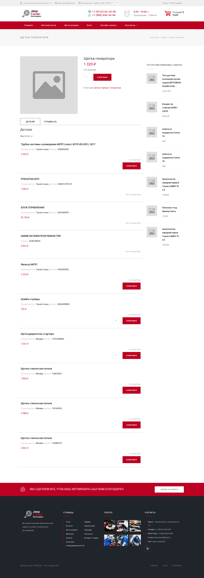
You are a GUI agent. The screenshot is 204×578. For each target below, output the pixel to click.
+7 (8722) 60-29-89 (104, 11)
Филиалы (70, 534)
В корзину (102, 77)
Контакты (130, 25)
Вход (165, 3)
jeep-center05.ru (159, 541)
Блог (89, 25)
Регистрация (176, 3)
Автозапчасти (48, 25)
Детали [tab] (30, 121)
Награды (88, 530)
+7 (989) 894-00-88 (103, 15)
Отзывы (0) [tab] (50, 121)
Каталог (69, 526)
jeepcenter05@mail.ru (66, 3)
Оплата (69, 538)
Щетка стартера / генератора (107, 88)
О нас (68, 522)
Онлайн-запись (108, 25)
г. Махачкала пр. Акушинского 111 (37, 3)
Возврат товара (91, 538)
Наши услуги (89, 526)
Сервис (87, 522)
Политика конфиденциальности (75, 544)
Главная (28, 25)
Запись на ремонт (169, 489)
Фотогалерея (71, 25)
